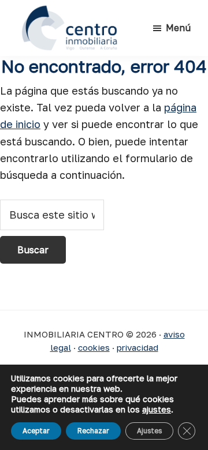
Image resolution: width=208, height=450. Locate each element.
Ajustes (149, 430)
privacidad (137, 347)
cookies (94, 347)
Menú (178, 27)
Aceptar (36, 430)
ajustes (156, 409)
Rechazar (93, 430)
